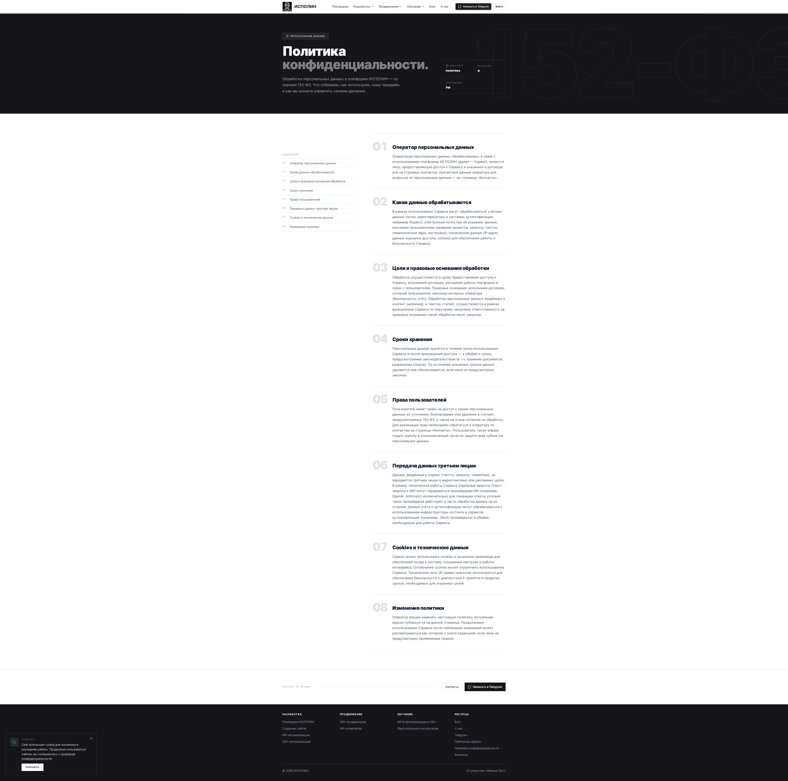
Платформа (340, 6)
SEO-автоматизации (296, 741)
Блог (432, 6)
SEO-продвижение (353, 722)
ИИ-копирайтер (351, 728)
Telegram (461, 735)
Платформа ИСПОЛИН (298, 722)
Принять (32, 767)
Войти (499, 6)
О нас (445, 6)
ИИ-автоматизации (295, 735)
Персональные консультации (417, 728)
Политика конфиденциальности (477, 748)
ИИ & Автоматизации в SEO (416, 722)
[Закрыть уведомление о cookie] (91, 738)
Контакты (452, 687)
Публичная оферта (468, 741)
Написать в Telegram (487, 687)
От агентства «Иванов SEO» (486, 770)
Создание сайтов (294, 728)
